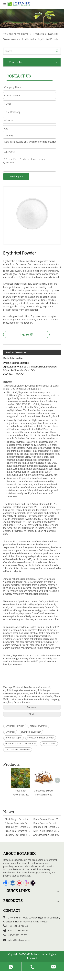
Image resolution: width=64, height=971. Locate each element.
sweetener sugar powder (40, 737)
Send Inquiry (16, 176)
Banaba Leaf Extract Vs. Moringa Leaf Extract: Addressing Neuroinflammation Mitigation (46, 826)
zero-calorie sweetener (17, 749)
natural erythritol (38, 725)
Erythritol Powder (14, 725)
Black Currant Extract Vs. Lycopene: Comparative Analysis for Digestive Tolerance (46, 819)
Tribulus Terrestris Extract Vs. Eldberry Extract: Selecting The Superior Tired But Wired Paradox (18, 823)
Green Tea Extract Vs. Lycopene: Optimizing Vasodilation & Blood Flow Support (18, 830)
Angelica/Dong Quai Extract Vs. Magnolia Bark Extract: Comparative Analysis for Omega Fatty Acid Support (46, 834)
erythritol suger (13, 737)
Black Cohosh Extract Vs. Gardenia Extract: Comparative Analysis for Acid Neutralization (46, 823)
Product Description (16, 352)
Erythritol (10, 731)
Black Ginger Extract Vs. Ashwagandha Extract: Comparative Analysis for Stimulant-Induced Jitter (18, 826)
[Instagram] (26, 883)
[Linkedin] (12, 883)
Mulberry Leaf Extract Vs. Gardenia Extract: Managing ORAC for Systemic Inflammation (18, 834)
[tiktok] (32, 883)
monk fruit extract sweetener (20, 743)
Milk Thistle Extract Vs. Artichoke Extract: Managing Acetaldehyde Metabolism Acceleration (46, 830)
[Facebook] (6, 883)
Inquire (24, 334)
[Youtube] (19, 883)
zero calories (49, 743)
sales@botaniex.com (19, 940)
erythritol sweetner (31, 731)
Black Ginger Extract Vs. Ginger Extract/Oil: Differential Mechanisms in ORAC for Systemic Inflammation (18, 819)
